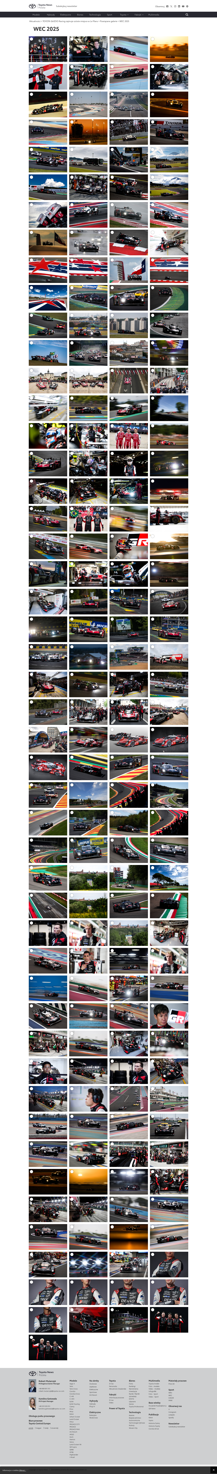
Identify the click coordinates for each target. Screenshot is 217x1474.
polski (31, 1428)
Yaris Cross (74, 1389)
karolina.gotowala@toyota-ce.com (52, 1408)
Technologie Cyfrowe (137, 1423)
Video (111, 1402)
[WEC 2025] (48, 49)
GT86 (71, 1452)
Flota (131, 1383)
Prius (71, 1409)
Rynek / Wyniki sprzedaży (134, 1395)
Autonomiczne (134, 1420)
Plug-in (92, 1406)
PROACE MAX (75, 1429)
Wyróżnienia (133, 1389)
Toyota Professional (136, 1406)
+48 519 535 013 (44, 1406)
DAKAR (171, 1398)
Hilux (71, 1421)
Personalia (113, 1386)
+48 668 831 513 (44, 1388)
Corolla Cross (75, 1394)
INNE (170, 1400)
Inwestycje (133, 1391)
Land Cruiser (74, 1419)
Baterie (131, 1415)
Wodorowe (93, 1417)
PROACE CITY (75, 1424)
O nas (111, 1383)
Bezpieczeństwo (135, 1418)
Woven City (133, 1428)
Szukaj (7, 19)
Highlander (74, 1454)
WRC (170, 1392)
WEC (170, 1395)
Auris (71, 1437)
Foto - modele (154, 1386)
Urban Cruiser (75, 1416)
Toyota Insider (154, 1383)
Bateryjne (92, 1415)
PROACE (73, 1426)
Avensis (72, 1439)
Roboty (131, 1425)
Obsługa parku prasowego (42, 1416)
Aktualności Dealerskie (117, 1389)
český (46, 1428)
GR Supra (73, 1447)
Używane (132, 1401)
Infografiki (152, 1391)
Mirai (71, 1411)
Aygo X (72, 1383)
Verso (72, 1442)
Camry (72, 1406)
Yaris (71, 1386)
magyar (38, 1428)
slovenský (54, 1428)
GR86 (72, 1449)
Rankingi (132, 1386)
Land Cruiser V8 (75, 1444)
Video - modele (154, 1389)
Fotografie (7, 9)
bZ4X (71, 1401)
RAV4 (71, 1414)
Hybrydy (92, 1404)
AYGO (72, 1434)
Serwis (131, 1404)
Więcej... (22, 1470)
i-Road (72, 1457)
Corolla (72, 1391)
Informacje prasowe (116, 1397)
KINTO (131, 1399)
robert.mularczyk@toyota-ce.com (51, 1391)
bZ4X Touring (75, 1404)
